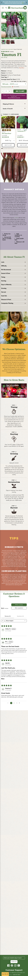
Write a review (19, 605)
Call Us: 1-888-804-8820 (14, 975)
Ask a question (19, 608)
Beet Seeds (10, 49)
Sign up (14, 961)
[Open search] (3, 620)
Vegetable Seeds (4, 49)
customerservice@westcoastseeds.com (14, 972)
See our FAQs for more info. (14, 97)
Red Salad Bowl (6, 133)
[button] (25, 7)
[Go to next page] (20, 703)
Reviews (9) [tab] (8, 616)
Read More (21, 67)
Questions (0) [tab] (20, 616)
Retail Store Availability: (6, 86)
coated (16, 217)
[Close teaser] (9, 971)
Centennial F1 (21, 131)
